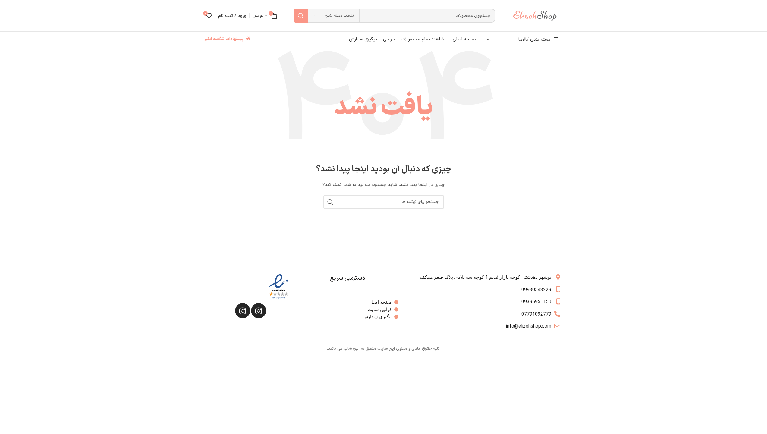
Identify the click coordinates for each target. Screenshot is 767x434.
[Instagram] (258, 310)
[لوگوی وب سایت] (537, 15)
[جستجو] (301, 16)
